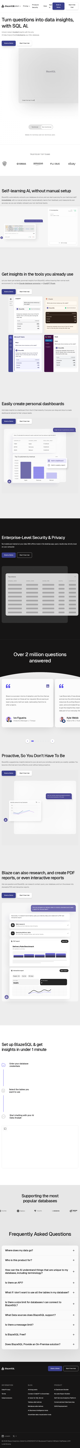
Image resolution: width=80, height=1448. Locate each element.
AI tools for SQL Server (35, 1398)
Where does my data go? (19, 1250)
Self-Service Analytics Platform (65, 1398)
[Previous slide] (27, 741)
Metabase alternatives (35, 1406)
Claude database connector (30, 283)
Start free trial (72, 6)
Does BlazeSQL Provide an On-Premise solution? (32, 1344)
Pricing (25, 6)
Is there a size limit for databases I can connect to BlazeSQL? (33, 1304)
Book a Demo (58, 6)
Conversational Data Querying (64, 1402)
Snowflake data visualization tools (39, 1414)
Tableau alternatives (35, 1402)
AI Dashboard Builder (61, 1389)
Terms (4, 1394)
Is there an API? (14, 1282)
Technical (35, 127)
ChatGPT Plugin (49, 283)
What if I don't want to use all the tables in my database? (37, 1292)
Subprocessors (7, 1398)
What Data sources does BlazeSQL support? (30, 1315)
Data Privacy (6, 1389)
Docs (45, 6)
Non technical (46, 127)
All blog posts (32, 1389)
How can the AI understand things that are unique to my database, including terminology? (36, 1271)
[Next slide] (52, 741)
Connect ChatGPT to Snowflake (38, 1394)
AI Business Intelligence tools (38, 1410)
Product (16, 6)
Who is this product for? (18, 1260)
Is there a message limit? (19, 1324)
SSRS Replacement (60, 1406)
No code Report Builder (62, 1394)
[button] (32, 741)
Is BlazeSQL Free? (15, 1334)
